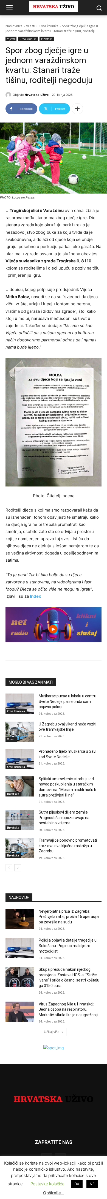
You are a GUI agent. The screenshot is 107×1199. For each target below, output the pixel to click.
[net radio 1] (53, 624)
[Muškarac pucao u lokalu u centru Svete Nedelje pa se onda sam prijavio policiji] (19, 704)
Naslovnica (13, 26)
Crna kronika (48, 26)
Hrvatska (46, 39)
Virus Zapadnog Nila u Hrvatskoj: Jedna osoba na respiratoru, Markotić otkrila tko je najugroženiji (68, 1009)
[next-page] (17, 867)
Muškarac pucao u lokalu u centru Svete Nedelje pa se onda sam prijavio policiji (67, 701)
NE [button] (92, 1184)
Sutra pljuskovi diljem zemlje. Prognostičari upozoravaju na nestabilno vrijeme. (64, 817)
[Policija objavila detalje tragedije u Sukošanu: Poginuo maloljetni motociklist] (19, 948)
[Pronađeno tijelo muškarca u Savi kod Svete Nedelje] (19, 759)
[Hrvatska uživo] (9, 94)
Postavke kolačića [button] (47, 1183)
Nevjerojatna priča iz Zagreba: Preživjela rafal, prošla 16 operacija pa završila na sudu (69, 916)
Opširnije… (53, 1192)
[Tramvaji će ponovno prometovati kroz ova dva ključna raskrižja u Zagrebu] (19, 848)
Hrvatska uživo (37, 95)
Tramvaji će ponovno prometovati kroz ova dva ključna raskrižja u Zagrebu (68, 845)
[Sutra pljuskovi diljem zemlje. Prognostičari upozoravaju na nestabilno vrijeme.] (19, 820)
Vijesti (30, 26)
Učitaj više (52, 1031)
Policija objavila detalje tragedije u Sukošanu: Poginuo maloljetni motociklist (68, 945)
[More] (77, 108)
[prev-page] (8, 867)
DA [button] (76, 1184)
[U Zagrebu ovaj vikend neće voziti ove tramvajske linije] (19, 732)
